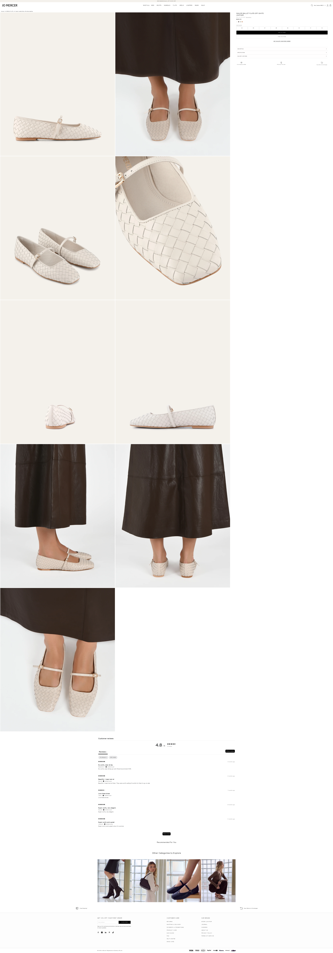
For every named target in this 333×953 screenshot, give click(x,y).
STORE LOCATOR (206, 921)
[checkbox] (113, 757)
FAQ (168, 936)
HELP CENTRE (171, 938)
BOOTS (159, 5)
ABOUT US (204, 930)
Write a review (230, 751)
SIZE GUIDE (170, 933)
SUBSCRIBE (124, 922)
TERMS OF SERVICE (207, 936)
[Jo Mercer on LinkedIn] (105, 932)
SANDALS (167, 5)
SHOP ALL (146, 5)
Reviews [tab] (103, 752)
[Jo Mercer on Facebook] (98, 932)
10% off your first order (281, 64)
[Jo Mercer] (9, 5)
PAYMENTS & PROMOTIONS (175, 927)
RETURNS (170, 921)
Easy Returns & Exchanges (322, 64)
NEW (152, 5)
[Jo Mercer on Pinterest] (109, 932)
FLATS (175, 5)
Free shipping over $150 (241, 64)
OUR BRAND (205, 918)
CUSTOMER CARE (173, 918)
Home (2, 11)
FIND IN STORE (282, 36)
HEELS (182, 5)
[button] (282, 49)
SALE (203, 5)
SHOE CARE (170, 941)
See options (248, 17)
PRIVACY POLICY (206, 933)
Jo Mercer (103, 950)
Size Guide (239, 25)
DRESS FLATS (9, 11)
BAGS (197, 5)
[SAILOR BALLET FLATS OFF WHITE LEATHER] (57, 84)
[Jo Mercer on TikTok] (113, 932)
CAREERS (204, 927)
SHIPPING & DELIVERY (174, 924)
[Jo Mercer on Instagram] (102, 932)
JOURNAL (204, 924)
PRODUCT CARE (172, 930)
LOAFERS (189, 5)
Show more (166, 833)
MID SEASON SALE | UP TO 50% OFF (166, 1)
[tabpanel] (166, 796)
